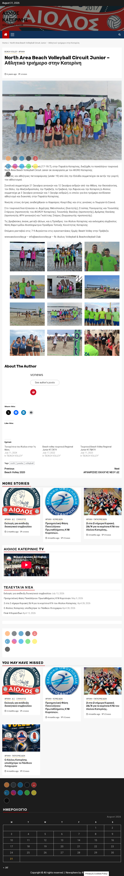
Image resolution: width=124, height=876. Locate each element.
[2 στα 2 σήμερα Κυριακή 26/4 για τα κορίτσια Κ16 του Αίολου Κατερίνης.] (103, 501)
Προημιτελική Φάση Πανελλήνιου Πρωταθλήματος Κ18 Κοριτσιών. (57, 528)
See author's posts (45, 382)
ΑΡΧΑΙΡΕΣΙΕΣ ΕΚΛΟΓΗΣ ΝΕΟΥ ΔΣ (101, 470)
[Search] (119, 34)
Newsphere (72, 872)
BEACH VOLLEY (11, 52)
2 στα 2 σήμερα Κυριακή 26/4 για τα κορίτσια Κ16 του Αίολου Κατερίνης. (102, 526)
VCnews (66, 538)
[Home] (5, 35)
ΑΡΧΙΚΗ (22, 52)
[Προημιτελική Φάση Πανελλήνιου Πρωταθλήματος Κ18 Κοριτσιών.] (62, 501)
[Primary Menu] (14, 34)
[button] (64, 256)
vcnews (24, 74)
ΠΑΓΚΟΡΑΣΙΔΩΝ (100, 519)
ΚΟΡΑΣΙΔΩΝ (58, 519)
